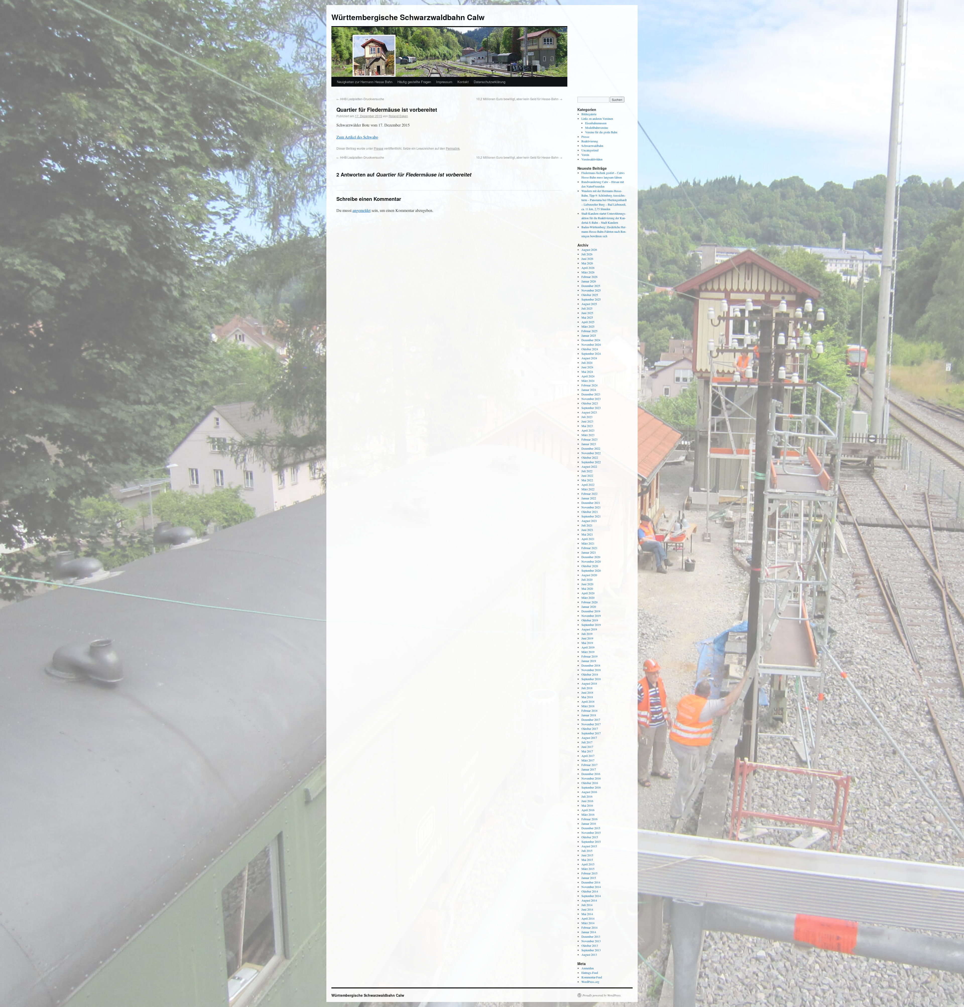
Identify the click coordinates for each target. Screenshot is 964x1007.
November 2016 (591, 778)
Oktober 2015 (589, 837)
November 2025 (591, 290)
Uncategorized (589, 150)
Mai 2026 (587, 263)
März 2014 (587, 923)
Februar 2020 (589, 602)
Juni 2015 (587, 855)
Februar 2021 (589, 548)
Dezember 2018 (590, 665)
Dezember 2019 (590, 611)
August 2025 (589, 304)
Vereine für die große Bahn (601, 132)
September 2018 (591, 679)
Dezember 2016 (590, 774)
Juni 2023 (587, 421)
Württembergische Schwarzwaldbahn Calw (408, 17)
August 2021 (589, 521)
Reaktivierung (589, 141)
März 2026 (587, 272)
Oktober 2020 (589, 566)
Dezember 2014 (590, 882)
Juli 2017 (586, 742)
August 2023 (589, 412)
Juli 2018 (586, 688)
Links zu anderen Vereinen (597, 118)
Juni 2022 (587, 475)
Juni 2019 (587, 638)
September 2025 (591, 299)
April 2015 (587, 864)
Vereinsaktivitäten (591, 159)
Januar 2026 (588, 281)
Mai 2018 (587, 697)
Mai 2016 (587, 805)
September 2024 (591, 353)
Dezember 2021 (590, 503)
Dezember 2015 (590, 828)
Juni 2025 (587, 313)
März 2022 (587, 489)
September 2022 (591, 462)
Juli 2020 (586, 579)
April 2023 (587, 430)
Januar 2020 (588, 607)
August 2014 (589, 900)
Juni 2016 (587, 801)
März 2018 (587, 706)
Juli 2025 (586, 308)
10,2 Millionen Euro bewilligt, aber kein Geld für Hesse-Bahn (519, 99)
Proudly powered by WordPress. (601, 995)
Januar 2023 (588, 444)
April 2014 (587, 918)
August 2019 (589, 629)
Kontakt (463, 81)
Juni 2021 (587, 530)
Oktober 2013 (589, 945)
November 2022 (591, 453)
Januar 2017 (588, 769)
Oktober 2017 (589, 729)
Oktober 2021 (589, 512)
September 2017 (591, 733)
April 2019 (587, 647)
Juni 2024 (587, 367)
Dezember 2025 (590, 286)
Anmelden (587, 968)
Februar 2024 (589, 385)
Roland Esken (398, 116)
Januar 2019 (588, 661)
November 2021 (591, 507)
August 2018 (589, 683)
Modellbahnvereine (596, 128)
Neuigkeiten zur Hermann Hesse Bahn (364, 81)
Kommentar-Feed (591, 977)
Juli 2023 (586, 417)
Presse (378, 148)
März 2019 (587, 652)
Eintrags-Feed (589, 973)
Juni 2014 (587, 909)
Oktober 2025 (589, 295)
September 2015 (591, 842)
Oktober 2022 (589, 457)
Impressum (444, 81)
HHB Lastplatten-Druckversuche (360, 99)
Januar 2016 (588, 823)
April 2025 (587, 322)
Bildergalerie (588, 114)
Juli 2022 (586, 471)
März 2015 (587, 869)
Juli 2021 (586, 525)
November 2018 (591, 670)
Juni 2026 (587, 259)
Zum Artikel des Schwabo (357, 137)
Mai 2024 (587, 372)
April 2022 (587, 485)
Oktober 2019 (589, 620)
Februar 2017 (589, 765)
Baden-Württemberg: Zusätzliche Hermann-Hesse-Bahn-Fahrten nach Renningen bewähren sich (603, 231)
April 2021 (587, 539)
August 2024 (589, 358)
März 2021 (587, 543)
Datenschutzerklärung (489, 81)
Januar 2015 (588, 878)
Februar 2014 (589, 927)
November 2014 (591, 887)
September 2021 (591, 516)
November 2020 (591, 561)
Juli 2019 (586, 634)
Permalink (453, 148)
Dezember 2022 (590, 448)
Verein (585, 155)
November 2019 (591, 616)
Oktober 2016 (589, 783)
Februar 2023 (589, 439)
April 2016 (587, 810)
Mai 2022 (587, 480)
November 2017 (591, 724)
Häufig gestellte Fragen (414, 81)
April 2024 (587, 376)
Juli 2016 (586, 796)
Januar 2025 (588, 335)
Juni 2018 (587, 692)
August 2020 (589, 575)
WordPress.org (590, 982)
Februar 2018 (589, 710)
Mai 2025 (587, 317)
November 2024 (591, 344)
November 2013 (591, 941)
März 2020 (587, 598)
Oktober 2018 (589, 674)
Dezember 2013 (590, 936)
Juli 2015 (586, 851)
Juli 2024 (586, 363)
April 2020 (587, 593)
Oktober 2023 (589, 403)
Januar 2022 (588, 498)
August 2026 (589, 250)
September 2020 (591, 570)
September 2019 (591, 625)
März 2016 (587, 814)
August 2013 (589, 955)
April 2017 (587, 756)
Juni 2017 (587, 747)
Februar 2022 (589, 494)
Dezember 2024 (590, 340)
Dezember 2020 (590, 557)
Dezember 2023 (590, 394)
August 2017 (589, 738)
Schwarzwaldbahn (592, 146)
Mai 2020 (587, 588)
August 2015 (589, 846)
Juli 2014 (586, 905)
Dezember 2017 (590, 720)
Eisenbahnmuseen (596, 123)
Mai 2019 (587, 643)
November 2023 (591, 399)
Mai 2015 (587, 860)
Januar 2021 (588, 552)
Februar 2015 (589, 873)
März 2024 (587, 381)
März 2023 (587, 435)
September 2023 (591, 408)
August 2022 (589, 466)
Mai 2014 (587, 914)
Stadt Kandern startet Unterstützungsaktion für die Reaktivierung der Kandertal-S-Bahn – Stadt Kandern (603, 217)
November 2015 (591, 833)
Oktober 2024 (589, 349)
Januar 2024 (588, 390)
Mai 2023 (587, 426)
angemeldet (361, 210)
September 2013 (591, 950)
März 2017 (587, 760)
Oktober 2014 (589, 891)
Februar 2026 (589, 277)
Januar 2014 (588, 932)
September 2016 (591, 787)
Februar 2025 (589, 331)
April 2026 (587, 268)
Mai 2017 (587, 751)
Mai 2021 (587, 534)
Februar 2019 (589, 656)
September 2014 (591, 896)
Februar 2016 (589, 819)
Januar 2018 (588, 715)
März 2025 (587, 326)
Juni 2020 (587, 584)
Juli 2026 (586, 254)
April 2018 (587, 701)
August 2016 (589, 792)
